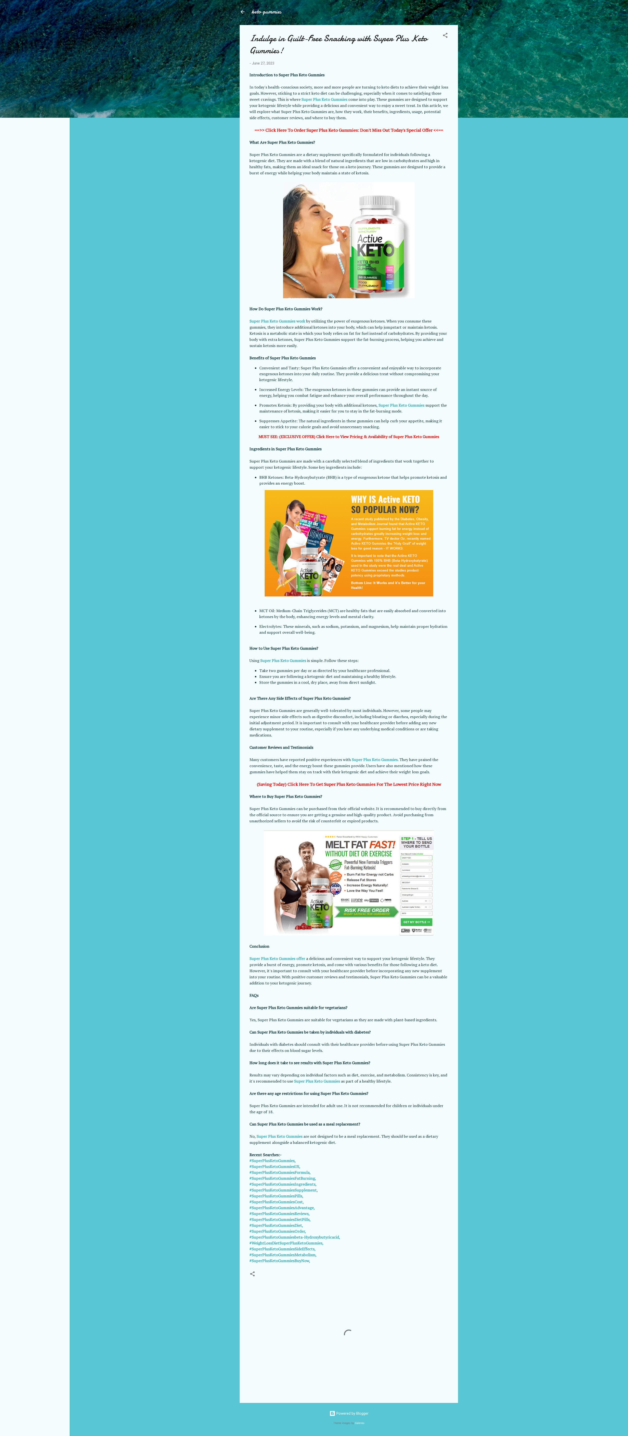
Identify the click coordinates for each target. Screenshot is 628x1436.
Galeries (360, 1423)
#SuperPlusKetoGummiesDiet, (276, 1225)
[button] (445, 36)
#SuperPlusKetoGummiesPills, (276, 1196)
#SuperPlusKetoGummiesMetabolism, (283, 1254)
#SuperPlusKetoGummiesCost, (276, 1201)
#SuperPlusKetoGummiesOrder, (277, 1231)
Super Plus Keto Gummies (324, 99)
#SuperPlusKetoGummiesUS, (275, 1166)
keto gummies (266, 12)
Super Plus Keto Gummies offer (277, 958)
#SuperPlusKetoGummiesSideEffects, (282, 1249)
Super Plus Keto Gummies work (277, 321)
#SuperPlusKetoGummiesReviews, (279, 1213)
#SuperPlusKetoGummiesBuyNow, (279, 1260)
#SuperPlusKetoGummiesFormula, (280, 1172)
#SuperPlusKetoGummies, (272, 1160)
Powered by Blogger (351, 1413)
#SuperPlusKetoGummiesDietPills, (280, 1219)
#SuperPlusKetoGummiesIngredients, (283, 1184)
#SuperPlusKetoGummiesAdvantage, (282, 1207)
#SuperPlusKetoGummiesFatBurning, (282, 1178)
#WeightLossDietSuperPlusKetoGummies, (286, 1243)
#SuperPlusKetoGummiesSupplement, (283, 1190)
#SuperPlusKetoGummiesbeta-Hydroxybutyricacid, (294, 1237)
